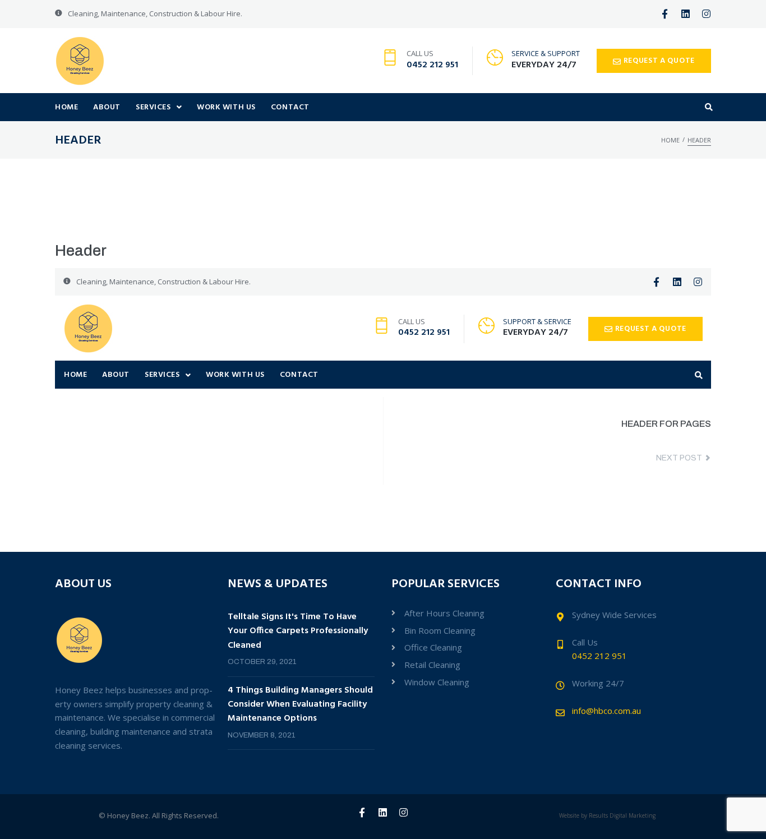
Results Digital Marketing (622, 815)
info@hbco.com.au (606, 710)
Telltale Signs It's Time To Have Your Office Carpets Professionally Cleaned (298, 631)
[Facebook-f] (665, 14)
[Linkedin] (685, 14)
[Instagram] (706, 14)
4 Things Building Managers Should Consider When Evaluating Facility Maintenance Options (300, 704)
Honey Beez (128, 815)
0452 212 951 (432, 65)
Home (670, 140)
